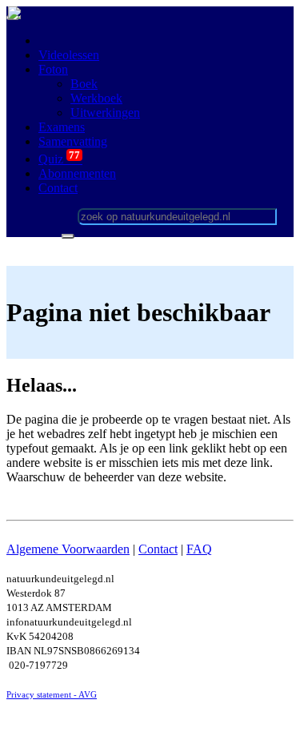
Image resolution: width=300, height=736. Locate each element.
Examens (61, 127)
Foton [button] (53, 69)
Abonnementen (77, 173)
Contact (158, 549)
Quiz (60, 159)
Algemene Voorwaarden (68, 549)
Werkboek (96, 98)
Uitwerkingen (105, 112)
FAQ (199, 549)
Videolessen (68, 55)
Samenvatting (72, 141)
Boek (84, 83)
